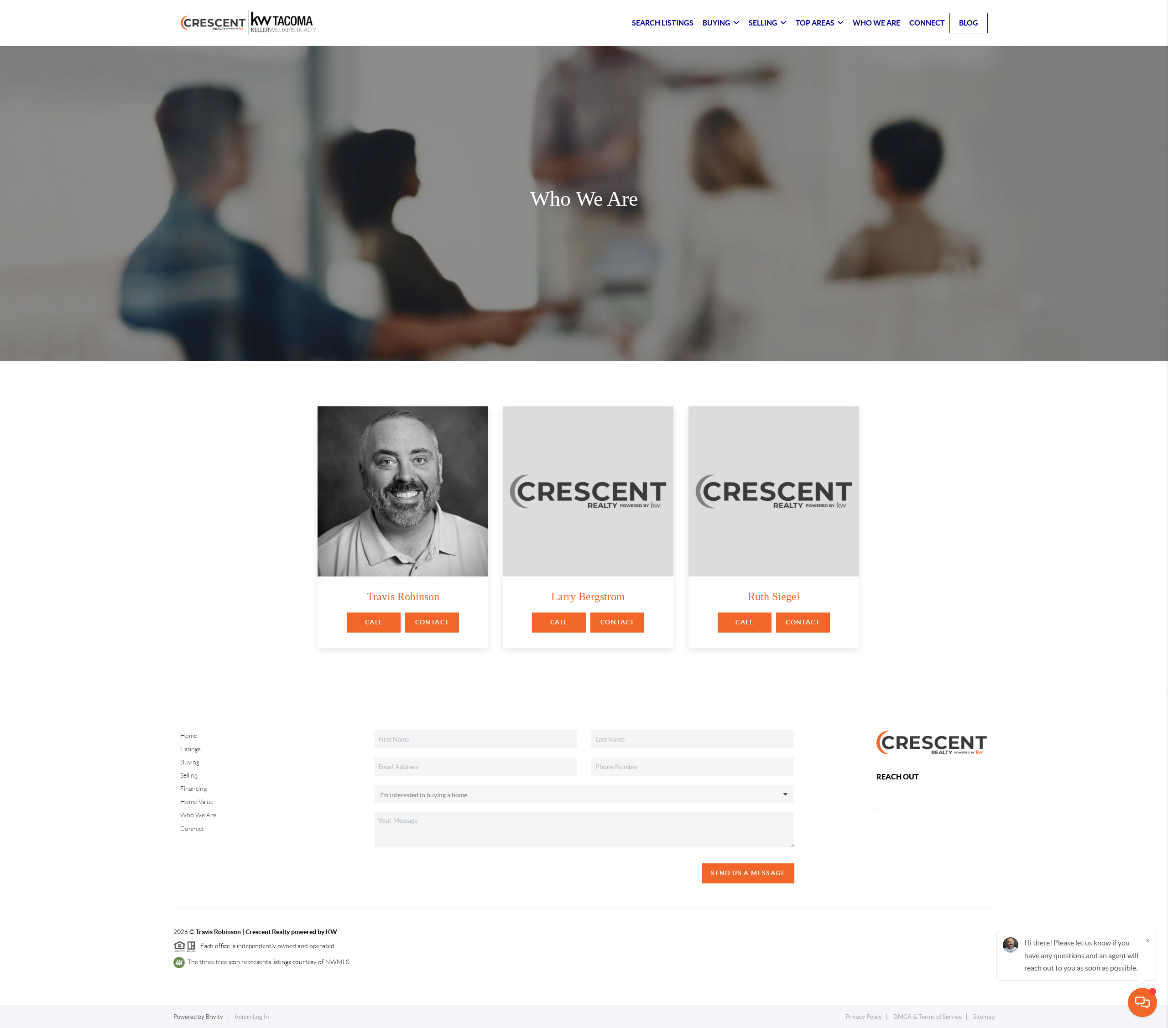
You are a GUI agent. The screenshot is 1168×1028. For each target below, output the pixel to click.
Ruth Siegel (774, 596)
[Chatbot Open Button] (1142, 1002)
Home (188, 735)
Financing (193, 788)
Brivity (214, 1016)
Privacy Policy (863, 1016)
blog (968, 23)
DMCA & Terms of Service (927, 1016)
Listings (190, 749)
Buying (189, 762)
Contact (432, 622)
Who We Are (876, 23)
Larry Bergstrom (588, 596)
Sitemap (984, 1016)
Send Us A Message (748, 873)
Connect (927, 23)
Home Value (197, 801)
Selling (189, 775)
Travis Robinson (403, 596)
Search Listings (663, 23)
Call (374, 622)
